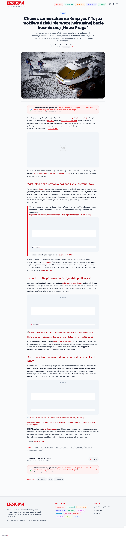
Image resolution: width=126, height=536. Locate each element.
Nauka (77, 517)
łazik (72, 447)
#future (56, 215)
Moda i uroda (92, 4)
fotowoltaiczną (46, 270)
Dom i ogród (80, 4)
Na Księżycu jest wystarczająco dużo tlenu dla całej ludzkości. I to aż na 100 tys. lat (60, 337)
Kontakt (98, 513)
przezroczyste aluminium (62, 341)
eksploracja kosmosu (47, 447)
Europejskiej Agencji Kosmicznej (58, 173)
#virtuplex (63, 215)
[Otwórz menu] (117, 4)
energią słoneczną (50, 429)
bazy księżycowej (39, 173)
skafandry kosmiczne (69, 120)
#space (32, 215)
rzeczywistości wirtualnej (77, 118)
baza (36, 447)
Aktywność (69, 4)
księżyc (66, 447)
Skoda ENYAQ (53, 128)
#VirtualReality (41, 215)
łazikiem (58, 126)
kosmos (58, 447)
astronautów (46, 262)
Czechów (42, 189)
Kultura (68, 513)
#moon (50, 215)
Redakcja (99, 510)
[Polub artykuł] (72, 47)
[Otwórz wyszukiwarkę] (113, 4)
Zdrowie (102, 4)
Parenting (81, 510)
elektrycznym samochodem (72, 283)
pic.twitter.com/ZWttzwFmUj (79, 215)
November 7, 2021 (65, 255)
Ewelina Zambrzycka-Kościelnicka (65, 45)
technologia (88, 447)
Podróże (59, 513)
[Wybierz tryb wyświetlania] (110, 4)
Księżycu (50, 120)
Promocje (77, 513)
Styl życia (60, 517)
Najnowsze (59, 4)
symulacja (79, 447)
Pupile (69, 517)
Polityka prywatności (103, 507)
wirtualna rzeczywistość (35, 450)
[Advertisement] (64, 233)
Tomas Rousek (38, 442)
